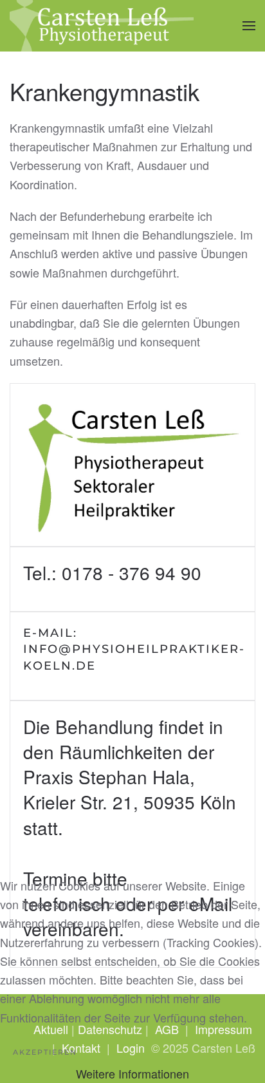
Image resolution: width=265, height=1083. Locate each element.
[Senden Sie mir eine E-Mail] (132, 656)
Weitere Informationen (132, 1073)
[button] (248, 26)
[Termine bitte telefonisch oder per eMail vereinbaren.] (132, 834)
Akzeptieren (45, 1052)
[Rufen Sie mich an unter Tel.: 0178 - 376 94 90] (132, 579)
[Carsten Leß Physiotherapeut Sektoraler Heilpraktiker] (132, 465)
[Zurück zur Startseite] (102, 26)
